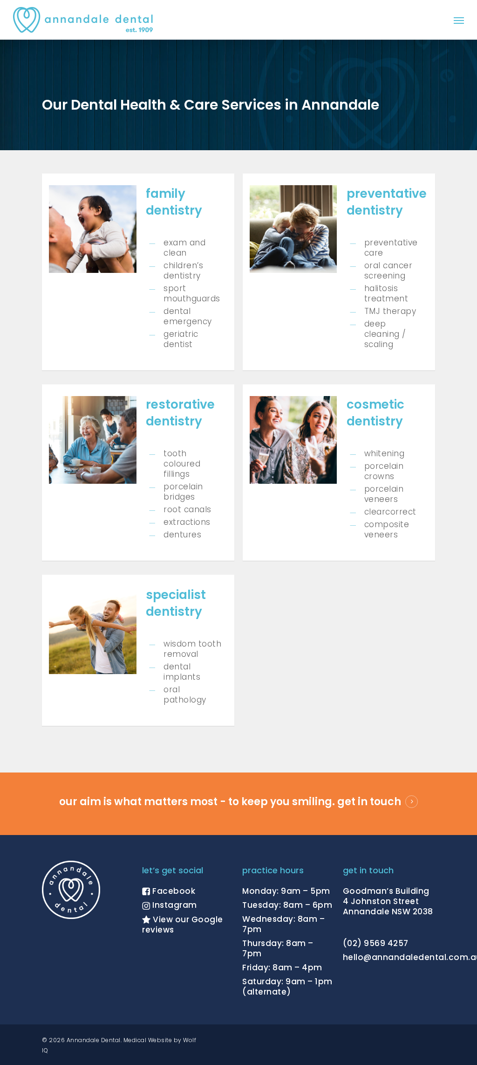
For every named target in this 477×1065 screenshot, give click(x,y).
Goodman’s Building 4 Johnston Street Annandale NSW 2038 (388, 901)
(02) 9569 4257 (376, 943)
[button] (459, 20)
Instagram (173, 905)
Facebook (173, 891)
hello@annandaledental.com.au (389, 957)
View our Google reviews (182, 924)
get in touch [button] (369, 802)
